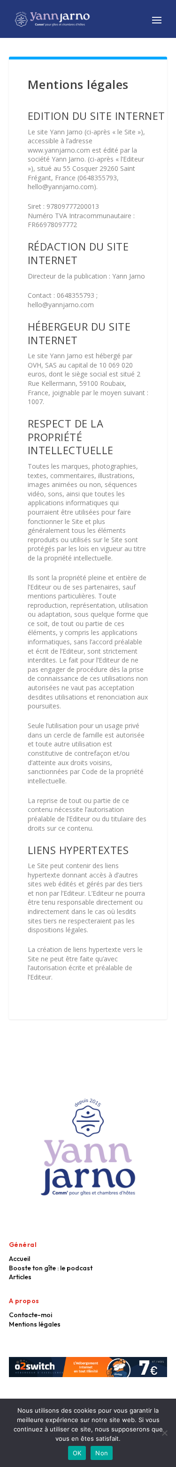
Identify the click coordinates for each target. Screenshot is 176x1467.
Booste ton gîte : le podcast (50, 1268)
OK (77, 1453)
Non (101, 1453)
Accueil (19, 1258)
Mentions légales (35, 1324)
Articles (20, 1277)
